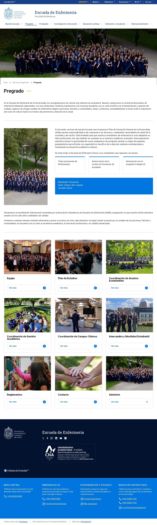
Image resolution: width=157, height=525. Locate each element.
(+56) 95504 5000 (53, 499)
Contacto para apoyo (92, 499)
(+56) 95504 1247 (129, 503)
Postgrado (43, 24)
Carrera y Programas (21, 83)
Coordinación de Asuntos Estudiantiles (123, 279)
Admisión (82, 2)
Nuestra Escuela (12, 24)
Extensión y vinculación (115, 24)
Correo (149, 2)
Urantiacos (23, 522)
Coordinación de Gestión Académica (21, 337)
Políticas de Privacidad (15, 470)
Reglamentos (14, 394)
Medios (96, 2)
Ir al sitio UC (8, 2)
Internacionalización (139, 24)
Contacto (63, 394)
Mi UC (137, 2)
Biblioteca (109, 2)
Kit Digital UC (86, 522)
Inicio (6, 83)
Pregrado (29, 24)
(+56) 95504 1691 (129, 499)
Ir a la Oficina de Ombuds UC (134, 508)
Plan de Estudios (67, 278)
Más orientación (90, 504)
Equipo (11, 278)
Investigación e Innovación (65, 24)
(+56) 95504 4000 (14, 496)
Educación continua (91, 24)
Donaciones (124, 2)
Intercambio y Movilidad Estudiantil (129, 336)
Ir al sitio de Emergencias (56, 504)
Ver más (27, 288)
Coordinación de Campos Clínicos (77, 336)
